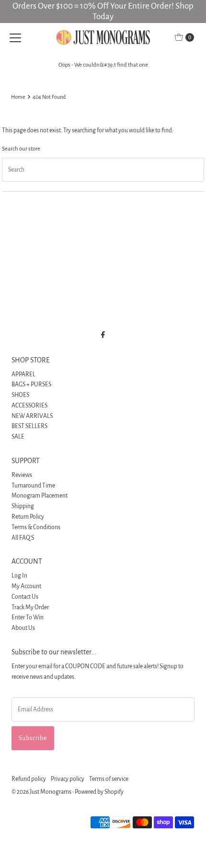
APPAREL (23, 374)
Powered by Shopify (99, 792)
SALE (17, 436)
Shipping (22, 506)
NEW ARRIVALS (32, 416)
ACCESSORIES (29, 405)
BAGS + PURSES (31, 384)
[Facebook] (103, 335)
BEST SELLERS (29, 426)
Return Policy (27, 516)
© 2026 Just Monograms (41, 792)
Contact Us (24, 596)
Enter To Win (27, 617)
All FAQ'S (22, 537)
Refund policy (28, 779)
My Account (26, 586)
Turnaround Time (33, 485)
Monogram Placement (39, 495)
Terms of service (108, 779)
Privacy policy (67, 779)
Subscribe (33, 738)
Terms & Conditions (35, 527)
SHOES (20, 395)
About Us (23, 628)
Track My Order (30, 607)
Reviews (21, 475)
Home (18, 97)
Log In (19, 575)
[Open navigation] (15, 37)
